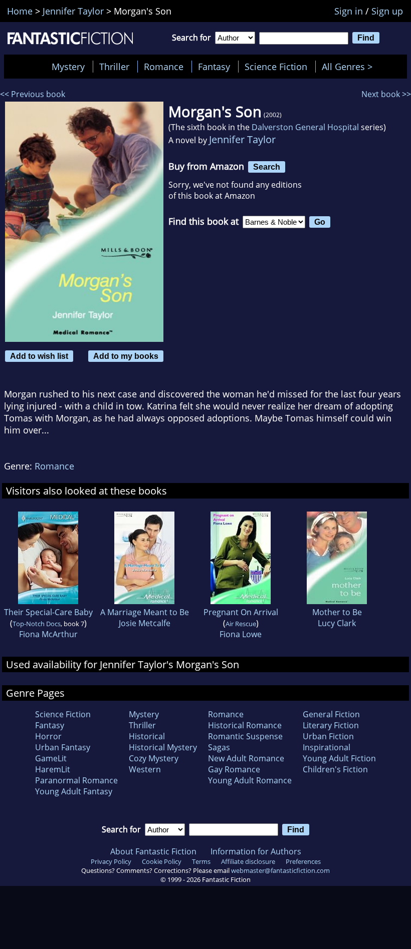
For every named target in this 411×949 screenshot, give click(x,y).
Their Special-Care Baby (48, 612)
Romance (163, 67)
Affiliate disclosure (248, 861)
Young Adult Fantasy (73, 791)
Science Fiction (276, 67)
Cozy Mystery (153, 758)
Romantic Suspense (245, 736)
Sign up (387, 11)
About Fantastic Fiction (153, 851)
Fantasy (214, 67)
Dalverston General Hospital (305, 127)
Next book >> (386, 94)
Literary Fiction (331, 725)
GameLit (51, 758)
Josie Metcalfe (144, 623)
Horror (48, 736)
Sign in (348, 11)
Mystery (68, 67)
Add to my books (125, 355)
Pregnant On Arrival (240, 612)
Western (145, 769)
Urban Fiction (328, 736)
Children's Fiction (335, 769)
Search (266, 166)
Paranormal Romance (76, 780)
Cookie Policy (161, 861)
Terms (201, 861)
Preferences (303, 861)
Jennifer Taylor (242, 139)
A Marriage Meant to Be (144, 612)
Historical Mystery (163, 747)
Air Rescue (241, 623)
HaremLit (52, 769)
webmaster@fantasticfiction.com (280, 870)
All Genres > (349, 67)
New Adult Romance (246, 758)
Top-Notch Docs (37, 623)
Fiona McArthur (48, 634)
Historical (147, 736)
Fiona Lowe (241, 634)
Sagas (219, 747)
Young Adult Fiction (339, 758)
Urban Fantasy (62, 747)
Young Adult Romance (250, 780)
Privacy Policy (111, 861)
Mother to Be (337, 612)
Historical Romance (245, 725)
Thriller (114, 67)
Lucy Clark (337, 623)
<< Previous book (32, 94)
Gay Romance (234, 769)
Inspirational (326, 747)
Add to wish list (39, 355)
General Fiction (331, 714)
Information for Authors (256, 851)
